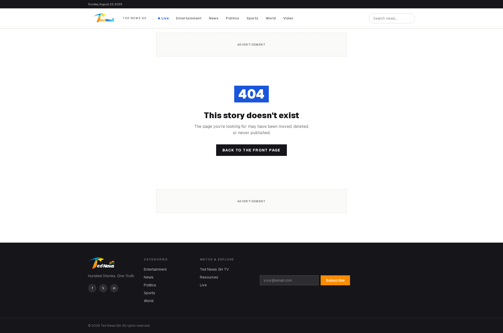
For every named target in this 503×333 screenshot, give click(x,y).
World (271, 18)
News (213, 18)
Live (165, 18)
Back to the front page (251, 150)
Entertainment (188, 18)
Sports (252, 18)
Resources (209, 277)
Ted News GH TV (214, 269)
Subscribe (335, 280)
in (114, 288)
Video (288, 18)
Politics (232, 18)
